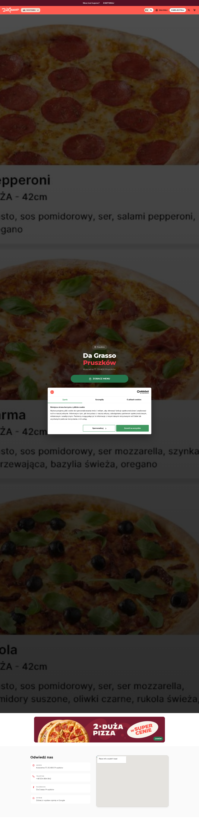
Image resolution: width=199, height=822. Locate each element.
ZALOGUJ (163, 10)
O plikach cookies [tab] (134, 400)
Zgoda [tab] (65, 400)
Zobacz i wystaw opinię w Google (50, 800)
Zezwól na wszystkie (132, 428)
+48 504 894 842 (43, 779)
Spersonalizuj (97, 428)
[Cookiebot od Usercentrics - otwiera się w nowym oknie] (139, 392)
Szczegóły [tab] (99, 400)
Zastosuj (108, 3)
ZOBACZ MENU (101, 378)
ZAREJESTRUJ (177, 10)
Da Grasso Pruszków (45, 789)
